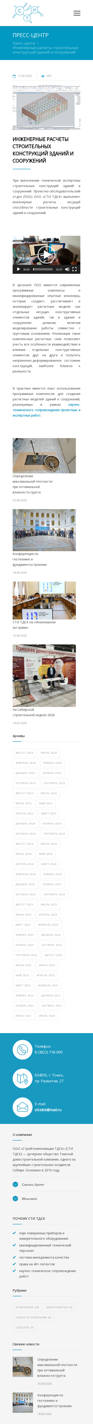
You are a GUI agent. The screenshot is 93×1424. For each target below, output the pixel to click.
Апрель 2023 (48, 914)
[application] (46, 255)
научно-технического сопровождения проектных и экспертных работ (46, 409)
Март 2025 (48, 813)
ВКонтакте (29, 1199)
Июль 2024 (49, 843)
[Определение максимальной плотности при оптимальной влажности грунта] (44, 456)
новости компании (33, 1317)
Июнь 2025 (24, 803)
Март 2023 (23, 924)
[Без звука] (67, 269)
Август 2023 (24, 904)
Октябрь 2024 (26, 833)
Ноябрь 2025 (52, 773)
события (25, 1327)
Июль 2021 (24, 1015)
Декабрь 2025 (25, 773)
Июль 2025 (49, 793)
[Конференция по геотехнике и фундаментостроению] (44, 530)
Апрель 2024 (25, 864)
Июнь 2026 (49, 752)
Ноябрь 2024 (52, 823)
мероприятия (59, 1307)
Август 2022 (54, 955)
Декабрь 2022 (51, 934)
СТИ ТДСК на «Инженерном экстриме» (34, 625)
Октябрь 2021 (52, 1005)
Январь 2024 (52, 874)
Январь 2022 (25, 995)
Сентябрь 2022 (26, 955)
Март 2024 (48, 864)
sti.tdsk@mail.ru (48, 1109)
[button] (46, 255)
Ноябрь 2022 (25, 945)
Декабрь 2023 (25, 884)
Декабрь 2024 (25, 823)
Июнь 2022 (47, 965)
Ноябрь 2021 (25, 1005)
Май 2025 (46, 803)
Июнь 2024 (24, 854)
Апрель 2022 (46, 975)
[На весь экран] (74, 269)
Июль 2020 (47, 1015)
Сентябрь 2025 (54, 783)
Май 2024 (46, 854)
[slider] (43, 269)
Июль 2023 (49, 904)
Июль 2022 (24, 965)
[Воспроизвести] (18, 269)
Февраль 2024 (26, 874)
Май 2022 (22, 975)
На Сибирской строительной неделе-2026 (34, 712)
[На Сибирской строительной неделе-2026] (44, 675)
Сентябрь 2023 (54, 894)
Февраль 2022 (48, 985)
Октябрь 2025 (26, 783)
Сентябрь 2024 (54, 833)
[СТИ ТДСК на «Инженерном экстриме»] (44, 601)
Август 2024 (24, 843)
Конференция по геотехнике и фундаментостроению (30, 559)
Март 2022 (23, 985)
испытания (27, 1307)
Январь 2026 (52, 762)
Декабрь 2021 (51, 995)
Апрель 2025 (25, 813)
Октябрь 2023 (26, 894)
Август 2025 (24, 793)
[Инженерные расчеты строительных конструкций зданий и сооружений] (46, 107)
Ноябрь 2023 (52, 884)
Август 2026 (24, 752)
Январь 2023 (25, 934)
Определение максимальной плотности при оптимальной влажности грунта (32, 484)
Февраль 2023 (48, 924)
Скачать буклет (32, 1184)
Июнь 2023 (24, 914)
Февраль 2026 (26, 762)
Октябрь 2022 (52, 945)
